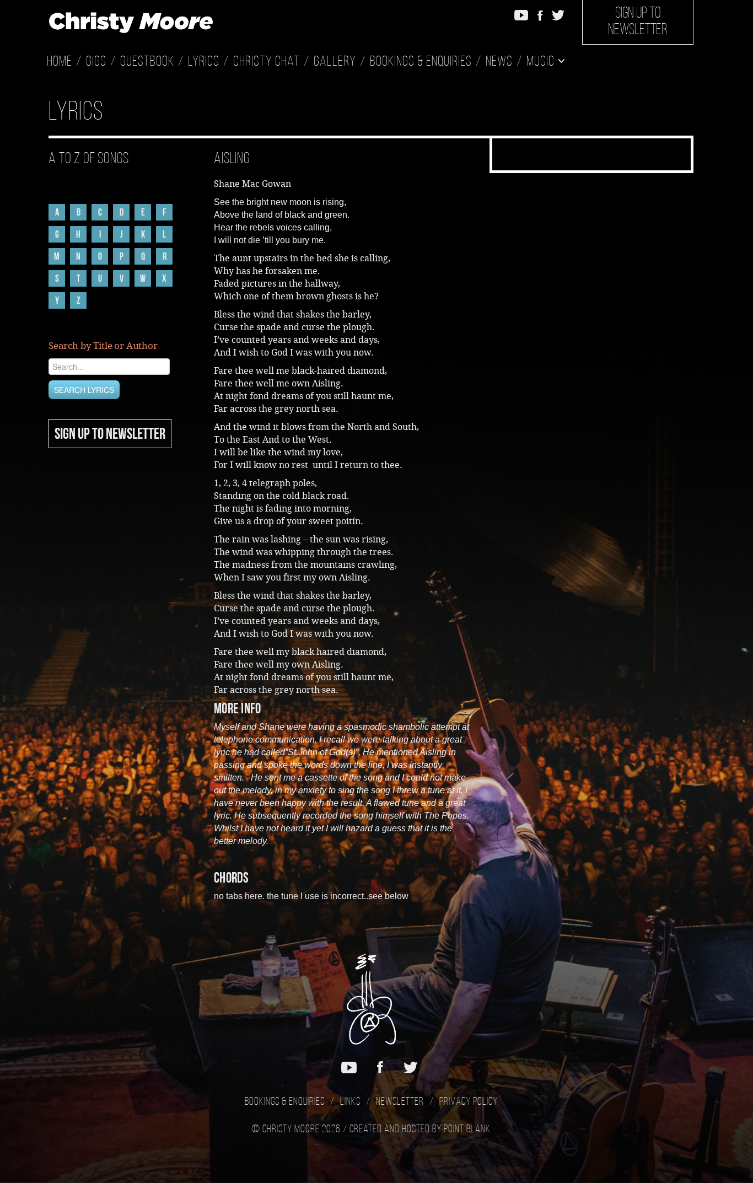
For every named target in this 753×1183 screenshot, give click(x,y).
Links (350, 1101)
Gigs (96, 62)
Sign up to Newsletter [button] (638, 22)
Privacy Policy (468, 1101)
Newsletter (400, 1101)
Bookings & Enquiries (421, 62)
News (499, 62)
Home (59, 62)
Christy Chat (266, 62)
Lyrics (203, 62)
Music (541, 62)
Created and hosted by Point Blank (420, 1129)
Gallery (335, 62)
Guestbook (147, 62)
